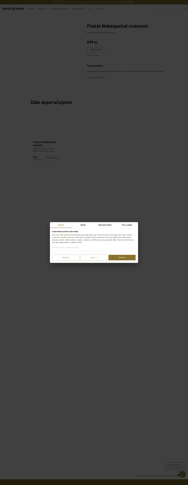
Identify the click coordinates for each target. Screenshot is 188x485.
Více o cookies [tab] (127, 225)
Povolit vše (122, 257)
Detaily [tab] (82, 225)
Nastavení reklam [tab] (105, 225)
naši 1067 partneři (63, 235)
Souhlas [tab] (61, 225)
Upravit (92, 257)
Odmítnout (66, 257)
